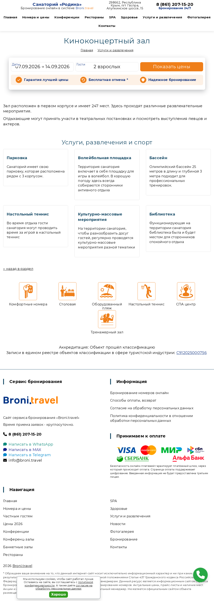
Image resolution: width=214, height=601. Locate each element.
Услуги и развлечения (162, 17)
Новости (117, 524)
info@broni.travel (25, 460)
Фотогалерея (199, 17)
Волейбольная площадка (104, 158)
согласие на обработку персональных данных (64, 587)
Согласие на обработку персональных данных (151, 408)
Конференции (67, 17)
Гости (80, 64)
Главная (10, 17)
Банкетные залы (18, 547)
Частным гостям (18, 516)
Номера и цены (35, 17)
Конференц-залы (18, 539)
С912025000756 (191, 352)
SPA (112, 17)
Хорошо (58, 594)
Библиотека (162, 214)
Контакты (107, 26)
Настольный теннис (28, 214)
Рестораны (94, 17)
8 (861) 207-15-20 (174, 4)
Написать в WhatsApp (31, 444)
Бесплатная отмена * (108, 80)
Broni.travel (22, 566)
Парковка (17, 158)
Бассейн (158, 158)
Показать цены (171, 66)
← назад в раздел (18, 269)
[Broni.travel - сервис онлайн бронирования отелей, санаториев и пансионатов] (30, 400)
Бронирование (124, 539)
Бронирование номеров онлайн (139, 393)
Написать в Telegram (30, 455)
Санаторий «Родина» (57, 4)
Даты (16, 64)
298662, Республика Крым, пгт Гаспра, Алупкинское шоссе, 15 (125, 5)
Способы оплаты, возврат (133, 400)
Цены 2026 (13, 524)
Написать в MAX (25, 449)
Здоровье (129, 17)
